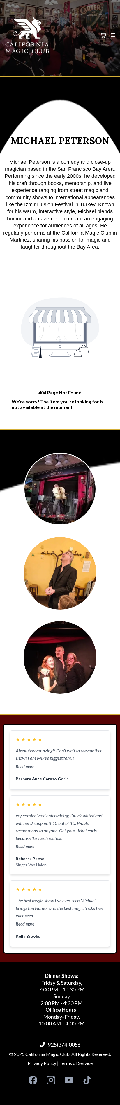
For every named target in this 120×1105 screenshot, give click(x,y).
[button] (112, 35)
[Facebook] (33, 1080)
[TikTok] (87, 1080)
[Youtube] (69, 1080)
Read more (25, 766)
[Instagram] (51, 1080)
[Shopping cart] (103, 35)
